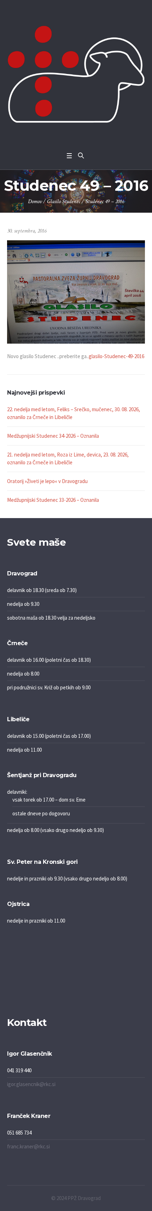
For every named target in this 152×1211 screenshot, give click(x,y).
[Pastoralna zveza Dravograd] (76, 74)
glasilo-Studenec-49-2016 (116, 356)
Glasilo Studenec (63, 201)
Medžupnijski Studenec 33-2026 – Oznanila (53, 500)
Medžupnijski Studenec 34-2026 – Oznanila (53, 435)
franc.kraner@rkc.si (28, 1146)
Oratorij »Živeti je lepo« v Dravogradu (47, 481)
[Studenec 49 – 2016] (76, 291)
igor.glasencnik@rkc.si (31, 1084)
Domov (35, 201)
